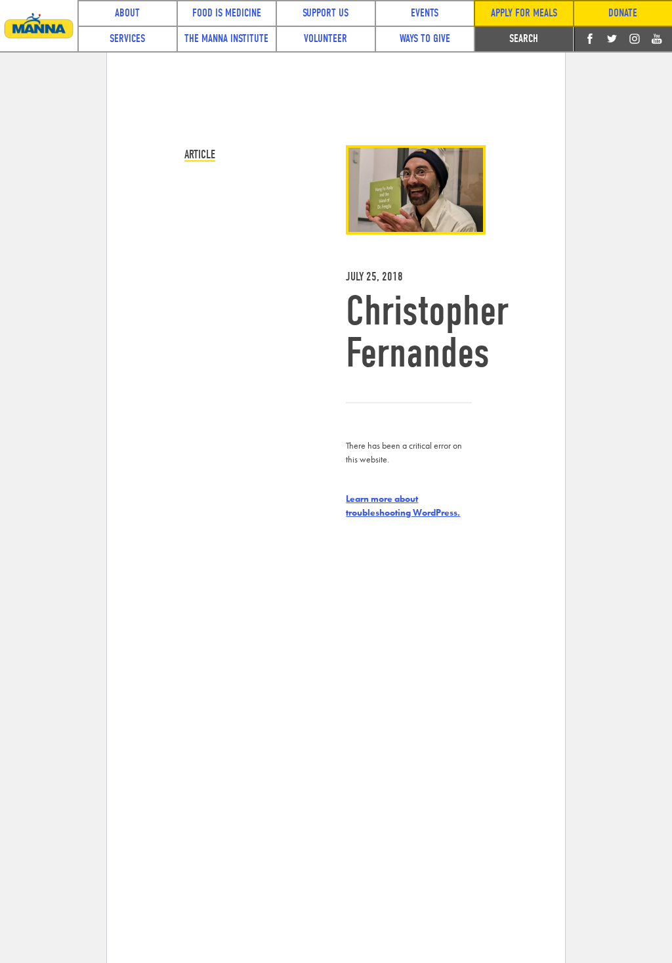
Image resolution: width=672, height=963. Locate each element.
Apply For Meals (524, 13)
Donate (622, 13)
